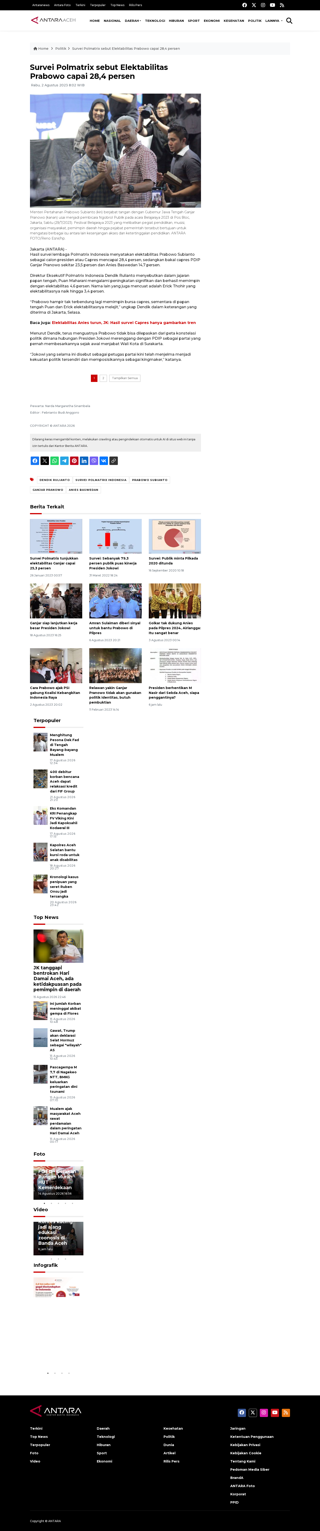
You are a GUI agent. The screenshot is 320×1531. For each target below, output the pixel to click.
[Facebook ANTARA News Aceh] (244, 5)
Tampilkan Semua (125, 378)
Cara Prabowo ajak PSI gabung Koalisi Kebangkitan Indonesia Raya (55, 693)
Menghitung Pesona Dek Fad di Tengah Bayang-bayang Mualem (64, 745)
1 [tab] (44, 1203)
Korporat (238, 1494)
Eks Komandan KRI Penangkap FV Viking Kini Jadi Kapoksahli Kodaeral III (63, 818)
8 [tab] (51, 1259)
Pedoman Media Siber (249, 1469)
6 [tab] (72, 1252)
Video (40, 1209)
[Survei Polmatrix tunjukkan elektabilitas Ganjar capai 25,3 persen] (56, 536)
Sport (194, 21)
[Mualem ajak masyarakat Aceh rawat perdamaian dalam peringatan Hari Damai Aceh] (40, 1115)
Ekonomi (212, 21)
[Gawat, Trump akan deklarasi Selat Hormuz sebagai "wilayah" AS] (40, 1037)
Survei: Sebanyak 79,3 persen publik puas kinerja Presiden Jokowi (113, 563)
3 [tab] (58, 1203)
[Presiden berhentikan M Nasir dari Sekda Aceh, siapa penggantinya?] (175, 665)
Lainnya (272, 21)
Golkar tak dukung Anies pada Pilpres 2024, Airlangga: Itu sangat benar (175, 628)
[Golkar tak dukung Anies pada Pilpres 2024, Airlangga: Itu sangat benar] (175, 600)
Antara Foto (62, 5)
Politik (255, 21)
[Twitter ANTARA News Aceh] (254, 5)
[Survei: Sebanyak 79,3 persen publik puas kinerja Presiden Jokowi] (115, 536)
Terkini (80, 5)
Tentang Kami (242, 1461)
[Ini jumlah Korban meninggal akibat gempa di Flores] (40, 1010)
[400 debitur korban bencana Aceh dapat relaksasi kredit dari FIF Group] (40, 778)
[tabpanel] (58, 1183)
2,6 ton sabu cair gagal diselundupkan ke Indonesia (57, 1349)
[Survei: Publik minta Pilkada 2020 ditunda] (175, 536)
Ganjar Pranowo (48, 489)
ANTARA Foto (242, 1486)
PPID (234, 1502)
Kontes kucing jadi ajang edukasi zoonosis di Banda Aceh (55, 1232)
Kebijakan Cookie (245, 1453)
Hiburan (176, 21)
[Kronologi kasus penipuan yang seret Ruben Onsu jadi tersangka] (40, 883)
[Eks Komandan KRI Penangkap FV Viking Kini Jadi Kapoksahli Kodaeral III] (40, 815)
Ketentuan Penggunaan (252, 1437)
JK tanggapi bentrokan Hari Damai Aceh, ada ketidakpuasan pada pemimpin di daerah (57, 978)
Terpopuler (98, 5)
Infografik (45, 1265)
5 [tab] (72, 1203)
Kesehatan (234, 21)
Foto (39, 1154)
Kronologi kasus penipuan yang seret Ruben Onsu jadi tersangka (64, 887)
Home (95, 21)
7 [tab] (79, 1252)
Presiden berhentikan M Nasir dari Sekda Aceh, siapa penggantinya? (174, 693)
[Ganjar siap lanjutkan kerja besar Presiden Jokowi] (56, 600)
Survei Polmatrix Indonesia (101, 480)
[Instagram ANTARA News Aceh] (263, 5)
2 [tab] (51, 1203)
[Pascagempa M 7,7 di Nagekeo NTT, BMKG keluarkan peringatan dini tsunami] (40, 1074)
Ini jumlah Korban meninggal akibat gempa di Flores (65, 1009)
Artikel (169, 1453)
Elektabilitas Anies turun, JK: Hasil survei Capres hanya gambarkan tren (124, 322)
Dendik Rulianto (55, 480)
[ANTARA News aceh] (53, 20)
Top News (117, 5)
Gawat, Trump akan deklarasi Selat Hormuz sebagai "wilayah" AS (66, 1040)
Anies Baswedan (83, 489)
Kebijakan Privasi (245, 1445)
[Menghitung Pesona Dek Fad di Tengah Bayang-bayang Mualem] (40, 742)
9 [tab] (58, 1259)
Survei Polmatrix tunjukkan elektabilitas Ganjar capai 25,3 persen (54, 563)
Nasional (112, 21)
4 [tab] (65, 1203)
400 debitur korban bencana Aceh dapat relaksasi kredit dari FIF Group (64, 781)
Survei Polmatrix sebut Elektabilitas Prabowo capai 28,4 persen (126, 48)
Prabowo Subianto (149, 480)
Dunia (169, 1445)
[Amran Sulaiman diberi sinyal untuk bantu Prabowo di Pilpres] (115, 600)
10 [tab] (65, 1259)
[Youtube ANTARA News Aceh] (272, 5)
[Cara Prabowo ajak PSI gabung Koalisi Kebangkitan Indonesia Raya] (56, 665)
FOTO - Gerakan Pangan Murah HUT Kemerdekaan (57, 1179)
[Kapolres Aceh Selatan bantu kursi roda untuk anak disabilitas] (40, 852)
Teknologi (155, 21)
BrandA (236, 1478)
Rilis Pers (135, 5)
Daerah (132, 21)
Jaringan (238, 1428)
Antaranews (40, 5)
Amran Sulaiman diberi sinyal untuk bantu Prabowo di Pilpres (114, 628)
